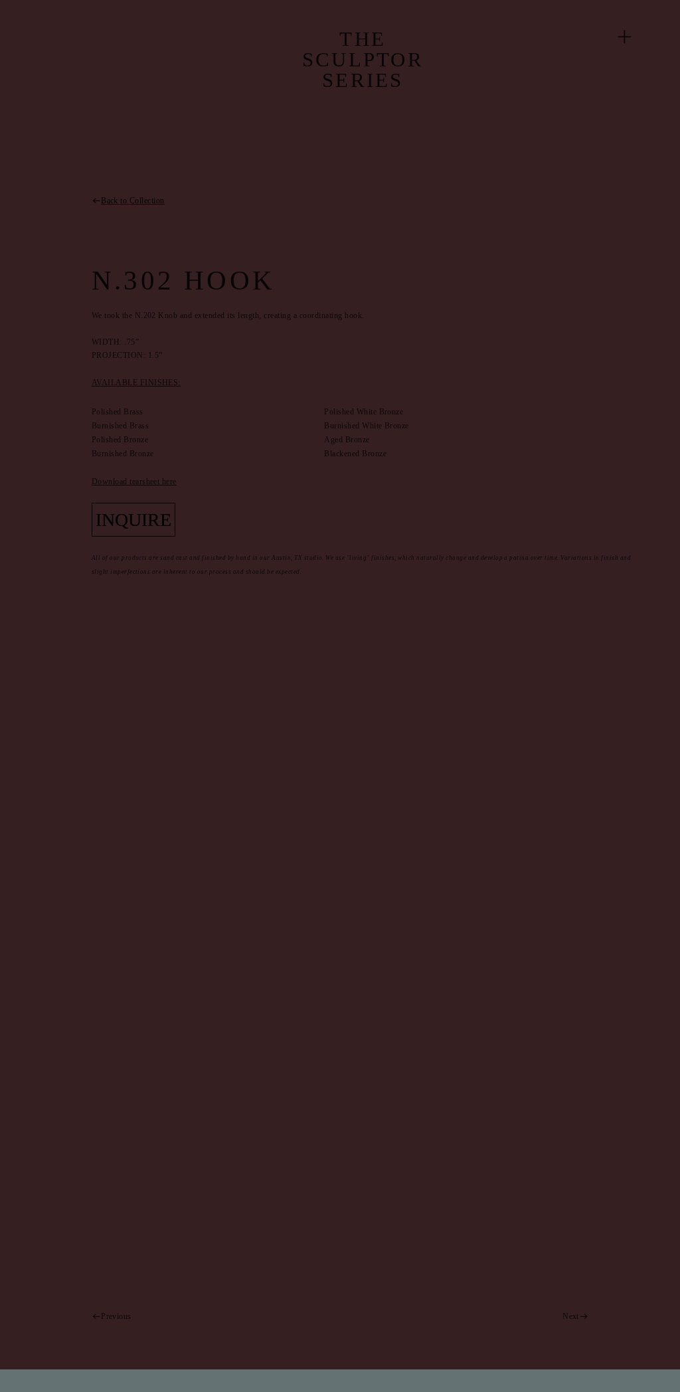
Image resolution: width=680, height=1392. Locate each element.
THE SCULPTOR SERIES (363, 59)
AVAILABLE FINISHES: (136, 382)
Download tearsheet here (134, 481)
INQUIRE (133, 519)
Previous (116, 1316)
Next (570, 1316)
